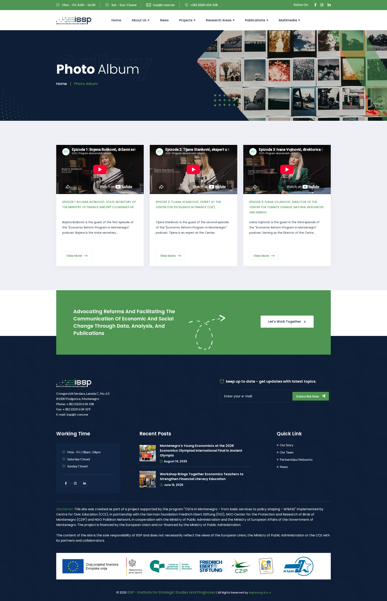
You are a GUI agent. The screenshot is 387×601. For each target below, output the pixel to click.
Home (116, 20)
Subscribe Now (308, 396)
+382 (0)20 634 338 (204, 5)
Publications (255, 20)
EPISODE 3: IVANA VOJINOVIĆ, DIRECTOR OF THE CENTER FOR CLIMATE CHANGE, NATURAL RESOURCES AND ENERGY (286, 207)
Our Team (286, 452)
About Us (139, 20)
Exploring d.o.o (260, 593)
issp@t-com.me (164, 5)
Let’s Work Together (285, 321)
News (164, 20)
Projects (185, 20)
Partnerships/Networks (296, 459)
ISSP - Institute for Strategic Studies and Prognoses (171, 592)
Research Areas (219, 20)
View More (74, 256)
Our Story (286, 445)
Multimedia (288, 20)
